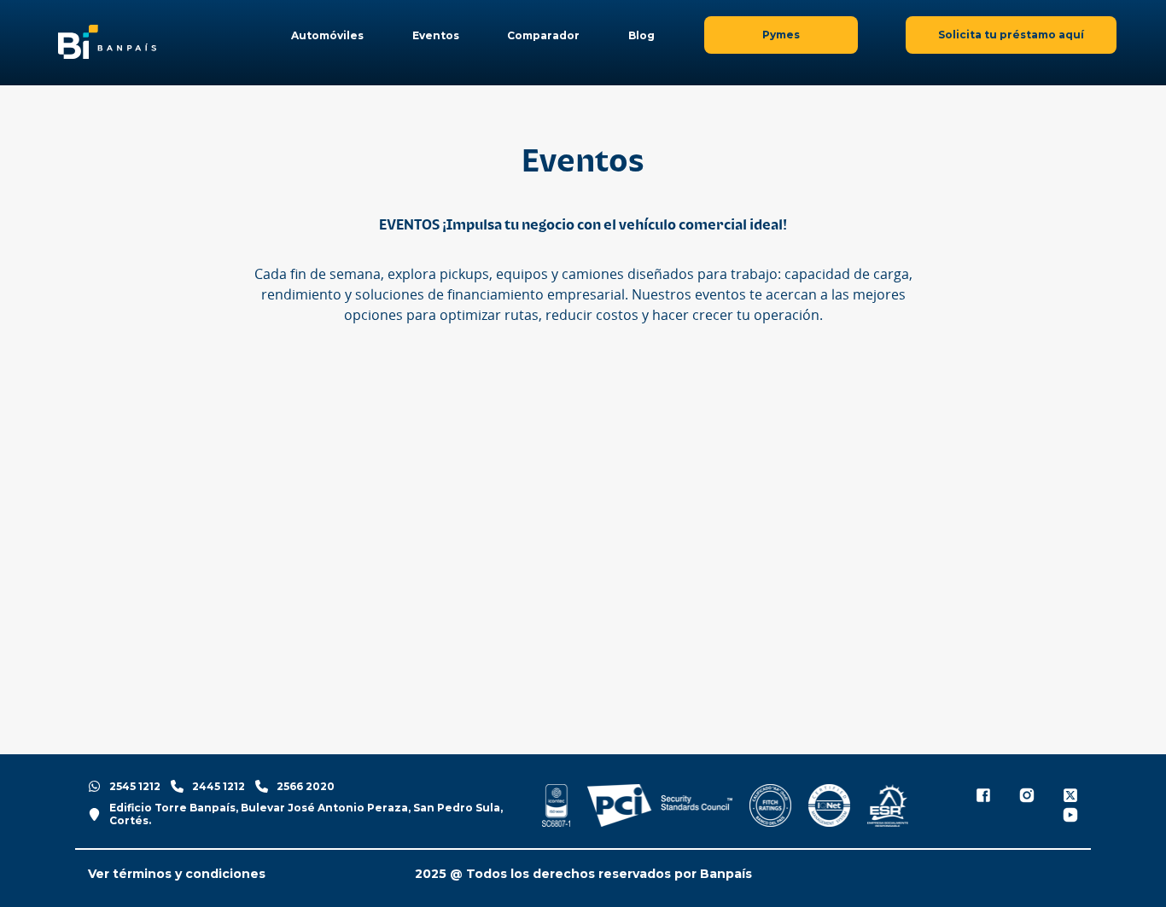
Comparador (543, 35)
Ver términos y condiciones (176, 874)
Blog (641, 35)
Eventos (435, 35)
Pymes (781, 34)
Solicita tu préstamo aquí (1011, 34)
